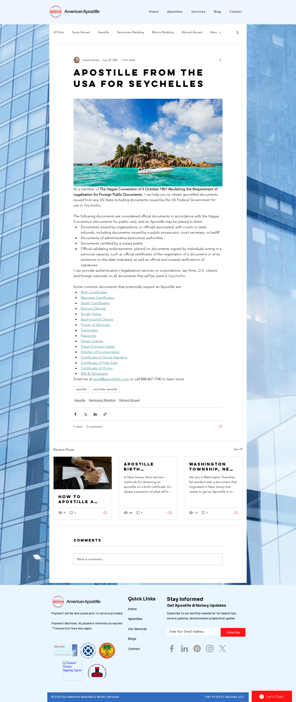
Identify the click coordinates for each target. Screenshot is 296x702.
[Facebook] (172, 648)
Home (132, 609)
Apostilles (135, 619)
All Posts (58, 32)
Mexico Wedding (163, 32)
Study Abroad (81, 32)
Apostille (103, 32)
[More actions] (220, 60)
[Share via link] (105, 414)
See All (238, 449)
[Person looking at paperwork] (83, 473)
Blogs (132, 638)
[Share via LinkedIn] (95, 414)
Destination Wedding (130, 32)
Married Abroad (192, 32)
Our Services (137, 629)
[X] (222, 648)
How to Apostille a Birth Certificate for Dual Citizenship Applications (78, 499)
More (213, 32)
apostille (81, 389)
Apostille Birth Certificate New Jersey (141, 466)
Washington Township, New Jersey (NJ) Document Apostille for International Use (212, 466)
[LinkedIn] (184, 648)
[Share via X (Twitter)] (85, 414)
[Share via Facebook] (75, 414)
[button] (237, 32)
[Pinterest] (197, 648)
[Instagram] (210, 648)
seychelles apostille (105, 389)
